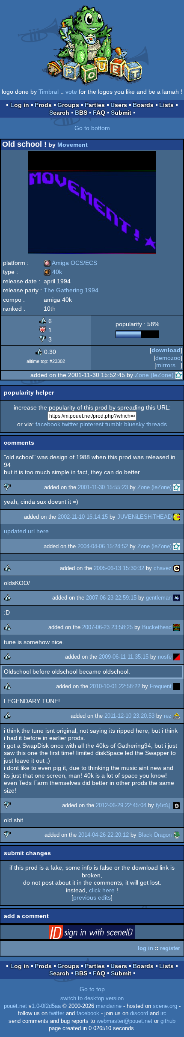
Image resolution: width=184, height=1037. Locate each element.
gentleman (159, 597)
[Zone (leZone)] (178, 374)
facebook (48, 424)
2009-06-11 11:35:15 (123, 657)
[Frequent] (176, 686)
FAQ (99, 112)
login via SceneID (105, 934)
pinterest (92, 424)
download (166, 350)
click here (102, 890)
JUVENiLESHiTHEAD (144, 517)
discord (139, 1013)
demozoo (168, 357)
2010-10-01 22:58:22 (115, 686)
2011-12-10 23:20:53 (129, 716)
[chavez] (176, 568)
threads (156, 424)
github (167, 1021)
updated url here (26, 531)
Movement (72, 144)
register (170, 948)
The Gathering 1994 (71, 290)
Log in (19, 104)
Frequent (161, 686)
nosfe (165, 657)
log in (145, 948)
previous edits (92, 897)
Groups (68, 104)
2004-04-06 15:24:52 (102, 546)
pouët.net (15, 1006)
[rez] (176, 716)
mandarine (109, 1006)
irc (163, 1013)
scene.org (165, 1006)
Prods (43, 104)
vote (71, 91)
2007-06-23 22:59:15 (111, 597)
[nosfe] (176, 657)
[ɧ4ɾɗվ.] (176, 805)
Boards (143, 104)
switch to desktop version (92, 998)
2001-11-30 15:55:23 (103, 487)
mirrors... (168, 365)
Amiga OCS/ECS (70, 262)
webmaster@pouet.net (124, 1021)
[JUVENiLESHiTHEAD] (176, 517)
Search (59, 112)
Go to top (92, 989)
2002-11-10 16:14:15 (83, 517)
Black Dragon (155, 835)
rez (168, 716)
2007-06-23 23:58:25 (107, 627)
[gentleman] (176, 597)
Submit (121, 112)
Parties (95, 104)
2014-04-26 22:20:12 (103, 835)
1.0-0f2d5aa (46, 1006)
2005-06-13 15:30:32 (119, 568)
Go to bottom (92, 128)
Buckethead (157, 627)
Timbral (49, 91)
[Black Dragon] (176, 835)
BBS (81, 112)
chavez (163, 568)
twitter (70, 424)
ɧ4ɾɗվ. (164, 805)
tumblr (113, 424)
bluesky (134, 424)
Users (118, 104)
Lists (166, 104)
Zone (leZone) (154, 374)
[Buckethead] (176, 627)
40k (53, 271)
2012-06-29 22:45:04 (121, 805)
